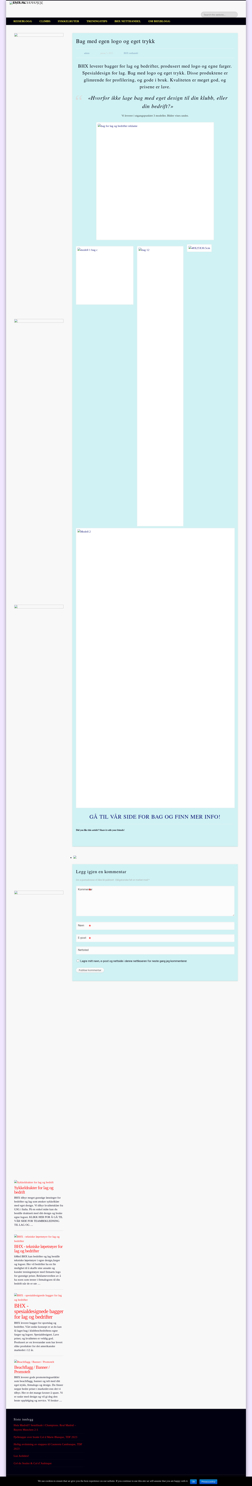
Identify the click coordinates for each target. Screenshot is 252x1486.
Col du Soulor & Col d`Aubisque (33, 1463)
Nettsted (83, 950)
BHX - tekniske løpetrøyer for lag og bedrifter (38, 1248)
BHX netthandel (128, 21)
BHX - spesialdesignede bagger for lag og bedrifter (38, 1311)
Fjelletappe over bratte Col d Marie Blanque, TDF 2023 (45, 1437)
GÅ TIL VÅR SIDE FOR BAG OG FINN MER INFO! (154, 816)
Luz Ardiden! (21, 1455)
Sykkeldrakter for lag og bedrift (33, 1190)
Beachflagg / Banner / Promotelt (32, 1369)
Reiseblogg (22, 21)
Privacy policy (208, 1481)
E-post (84, 938)
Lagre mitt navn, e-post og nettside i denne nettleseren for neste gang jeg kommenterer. (133, 961)
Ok (193, 1481)
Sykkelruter (68, 21)
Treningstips (97, 21)
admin (86, 53)
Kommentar (84, 890)
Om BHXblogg (159, 21)
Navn (84, 926)
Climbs (44, 21)
